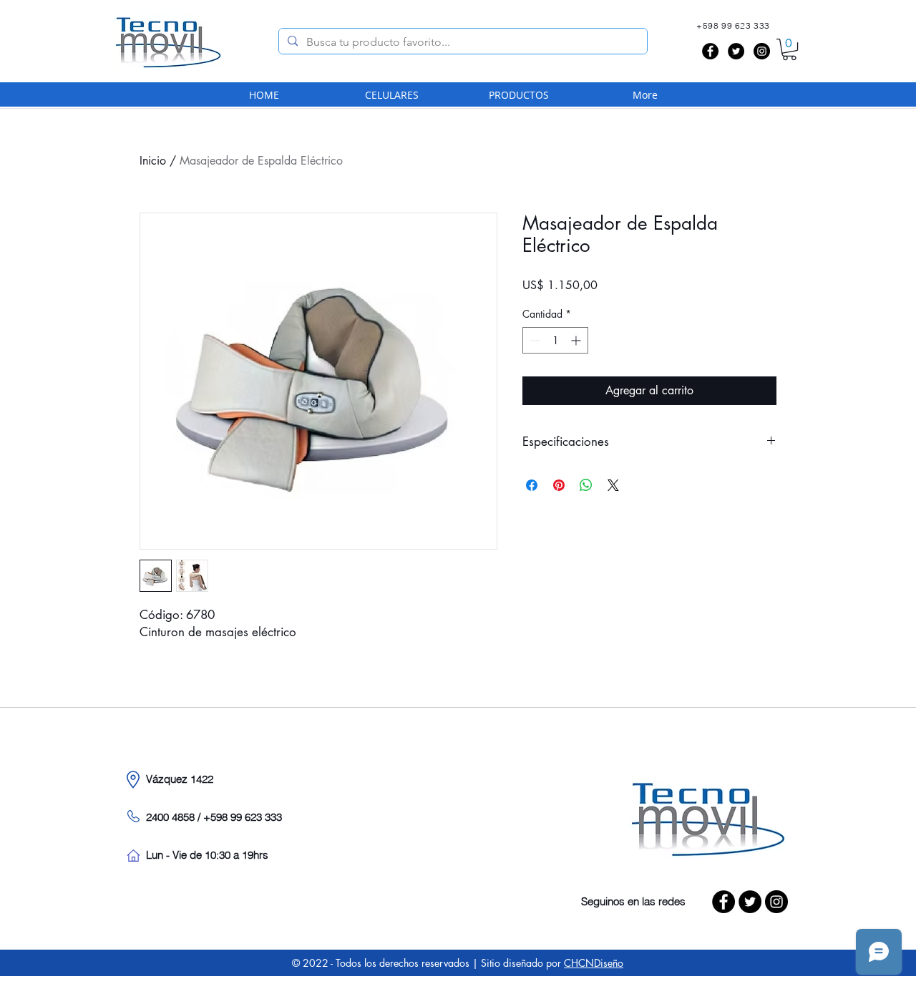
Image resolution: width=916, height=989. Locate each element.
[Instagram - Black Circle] (762, 51)
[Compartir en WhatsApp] (586, 485)
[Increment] (577, 340)
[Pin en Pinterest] (558, 485)
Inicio (153, 160)
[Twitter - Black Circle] (736, 51)
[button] (789, 49)
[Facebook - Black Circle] (710, 51)
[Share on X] (613, 485)
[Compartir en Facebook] (531, 485)
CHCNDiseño (593, 963)
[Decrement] (533, 340)
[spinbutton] (555, 340)
